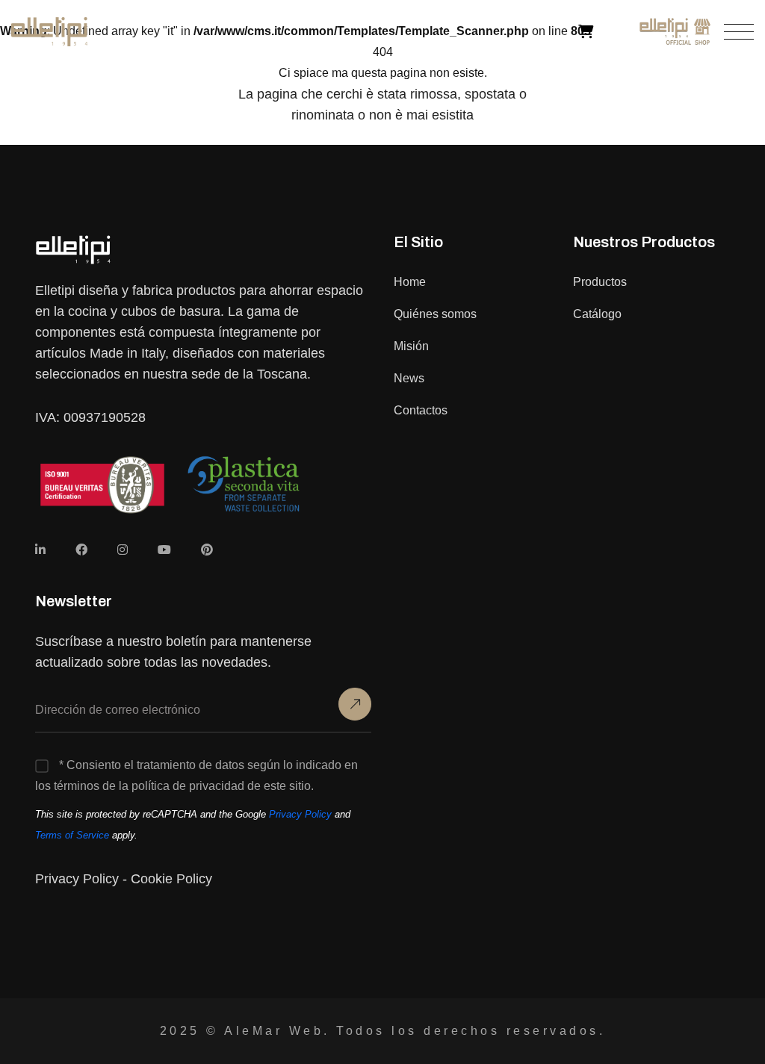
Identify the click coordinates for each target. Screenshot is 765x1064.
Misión (411, 346)
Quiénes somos (435, 314)
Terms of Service (72, 835)
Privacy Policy (300, 814)
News (409, 378)
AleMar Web (273, 1030)
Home (410, 282)
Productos (600, 282)
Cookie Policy (171, 878)
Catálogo (597, 314)
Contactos (420, 410)
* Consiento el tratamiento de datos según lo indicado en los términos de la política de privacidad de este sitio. (196, 775)
